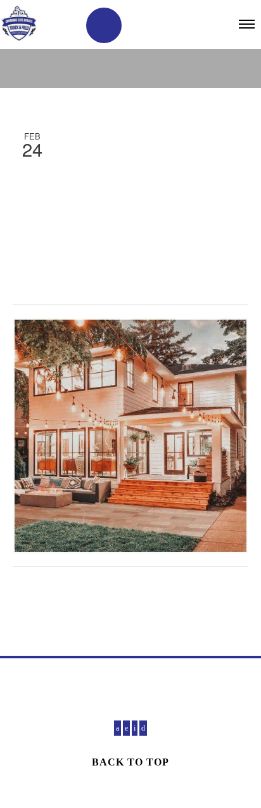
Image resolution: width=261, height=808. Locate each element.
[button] (104, 25)
